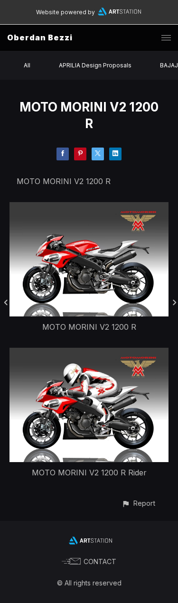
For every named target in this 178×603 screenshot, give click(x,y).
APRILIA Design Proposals (95, 65)
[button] (138, 503)
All (27, 65)
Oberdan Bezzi (40, 37)
